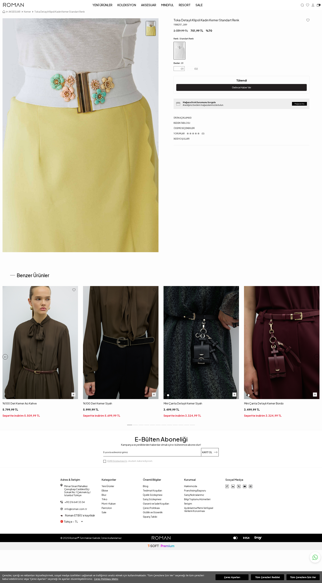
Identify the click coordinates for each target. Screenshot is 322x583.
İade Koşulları (182, 138)
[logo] (13, 5)
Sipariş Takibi (150, 516)
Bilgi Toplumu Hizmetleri (197, 499)
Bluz (104, 494)
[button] (5, 356)
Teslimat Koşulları (152, 490)
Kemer (27, 11)
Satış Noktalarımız (194, 494)
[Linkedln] (233, 486)
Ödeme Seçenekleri (184, 128)
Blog (145, 486)
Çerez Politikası (151, 507)
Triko (104, 499)
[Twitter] (238, 486)
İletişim (188, 503)
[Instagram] (250, 486)
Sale (104, 512)
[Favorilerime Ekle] (74, 290)
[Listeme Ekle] (306, 20)
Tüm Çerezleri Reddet (267, 577)
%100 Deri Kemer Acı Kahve (20, 403)
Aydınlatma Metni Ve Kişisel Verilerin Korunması (198, 509)
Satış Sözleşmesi (152, 499)
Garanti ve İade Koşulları (156, 503)
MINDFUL (167, 5)
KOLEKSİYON (126, 5)
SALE (199, 5)
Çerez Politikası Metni (106, 578)
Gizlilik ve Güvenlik (153, 512)
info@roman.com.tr (76, 508)
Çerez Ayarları (232, 577)
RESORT (185, 5)
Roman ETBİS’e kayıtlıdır (79, 515)
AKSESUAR (148, 5)
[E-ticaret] (161, 546)
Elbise (105, 490)
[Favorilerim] (307, 5)
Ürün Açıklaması (183, 118)
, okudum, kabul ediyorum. (130, 461)
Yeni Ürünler (108, 486)
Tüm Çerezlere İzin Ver (303, 577)
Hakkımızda (190, 486)
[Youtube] (244, 486)
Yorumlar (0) (189, 133)
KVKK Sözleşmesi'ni (117, 461)
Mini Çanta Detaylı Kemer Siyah (183, 403)
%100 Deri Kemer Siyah (97, 403)
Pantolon (107, 507)
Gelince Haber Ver (241, 87)
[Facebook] (227, 486)
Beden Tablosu (182, 123)
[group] (80, 135)
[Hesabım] (313, 5)
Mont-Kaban (109, 503)
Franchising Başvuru (195, 490)
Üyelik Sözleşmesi (152, 494)
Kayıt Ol (207, 452)
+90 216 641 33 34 (75, 502)
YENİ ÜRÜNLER (102, 5)
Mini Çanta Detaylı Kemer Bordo (264, 403)
